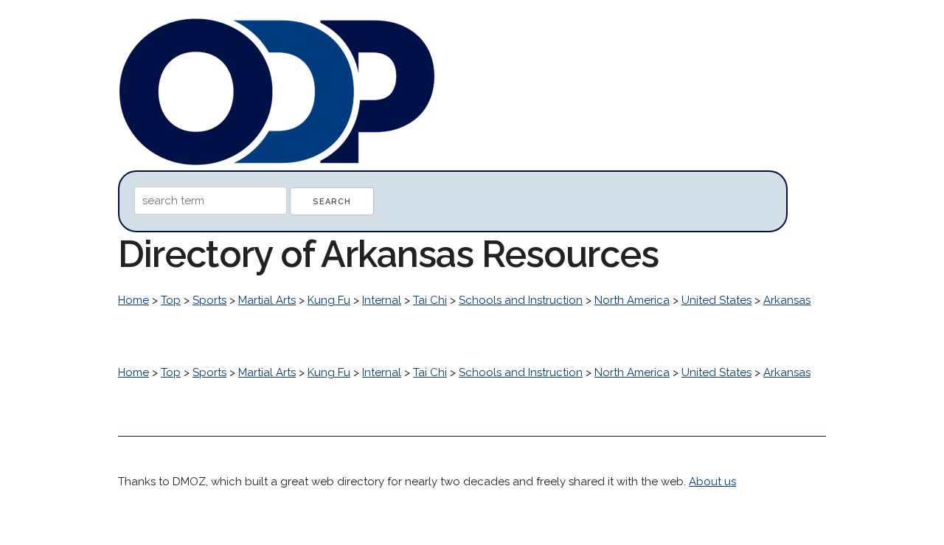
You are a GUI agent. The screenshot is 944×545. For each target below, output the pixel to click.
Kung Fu (329, 300)
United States (716, 300)
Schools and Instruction (521, 300)
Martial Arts (267, 300)
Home (133, 300)
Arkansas (787, 300)
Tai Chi (430, 300)
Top (171, 300)
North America (632, 300)
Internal (381, 300)
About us (712, 481)
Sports (209, 300)
